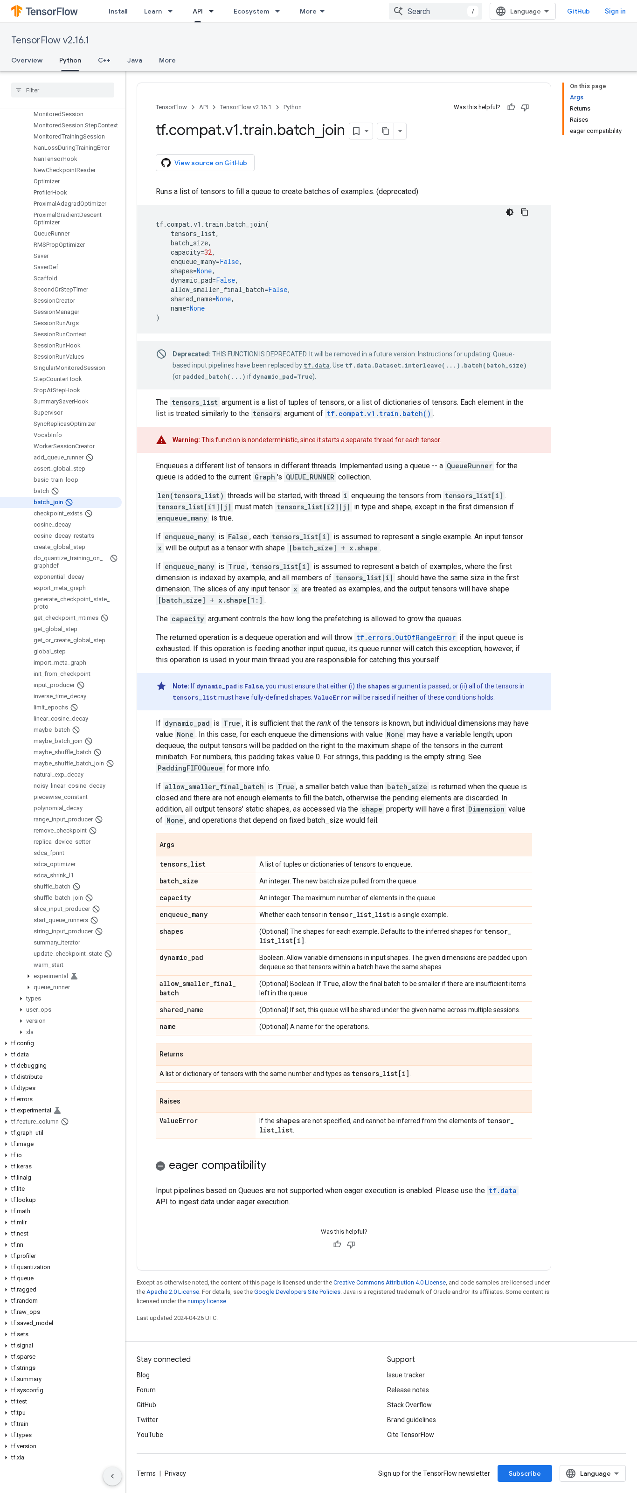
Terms (146, 1473)
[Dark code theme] (509, 212)
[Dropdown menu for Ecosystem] (280, 11)
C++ (104, 60)
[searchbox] (62, 90)
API (198, 11)
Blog (143, 1375)
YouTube (150, 1434)
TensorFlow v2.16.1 (50, 40)
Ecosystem (251, 11)
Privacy (175, 1473)
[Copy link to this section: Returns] (192, 1055)
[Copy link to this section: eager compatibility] (275, 1166)
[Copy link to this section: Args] (183, 845)
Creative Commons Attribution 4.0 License (389, 1282)
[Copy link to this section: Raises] (189, 1102)
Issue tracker (406, 1375)
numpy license (206, 1301)
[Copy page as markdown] (385, 131)
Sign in (615, 11)
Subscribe (525, 1473)
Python (70, 60)
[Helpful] (511, 107)
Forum (146, 1390)
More (308, 11)
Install (118, 11)
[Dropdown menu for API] (214, 11)
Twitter (147, 1420)
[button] (61, 976)
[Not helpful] (525, 107)
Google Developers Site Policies (297, 1291)
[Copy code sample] (524, 212)
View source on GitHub (210, 163)
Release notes (408, 1390)
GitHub (578, 11)
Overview (26, 60)
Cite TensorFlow (410, 1434)
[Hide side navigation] (112, 1476)
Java (134, 60)
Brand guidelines (411, 1420)
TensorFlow (171, 107)
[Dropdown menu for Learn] (173, 11)
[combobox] (435, 11)
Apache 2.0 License (172, 1291)
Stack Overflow (409, 1405)
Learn (153, 11)
